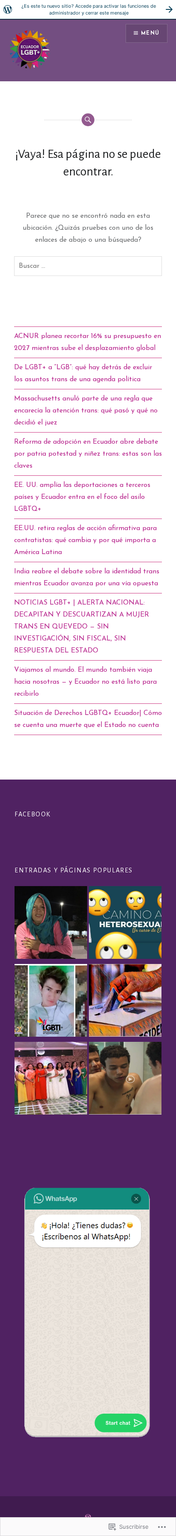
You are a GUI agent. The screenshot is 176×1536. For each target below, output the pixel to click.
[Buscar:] (88, 266)
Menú (150, 33)
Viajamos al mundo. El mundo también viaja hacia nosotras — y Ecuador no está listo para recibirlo (85, 682)
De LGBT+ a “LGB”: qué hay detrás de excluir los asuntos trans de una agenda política (83, 373)
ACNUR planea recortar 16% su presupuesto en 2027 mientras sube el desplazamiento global (87, 342)
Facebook (33, 814)
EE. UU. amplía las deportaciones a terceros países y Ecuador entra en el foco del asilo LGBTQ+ (82, 497)
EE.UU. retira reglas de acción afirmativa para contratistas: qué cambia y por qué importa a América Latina (85, 540)
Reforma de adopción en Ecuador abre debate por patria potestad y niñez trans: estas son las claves (88, 454)
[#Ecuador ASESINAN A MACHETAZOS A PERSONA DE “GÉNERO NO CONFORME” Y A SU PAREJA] (51, 1002)
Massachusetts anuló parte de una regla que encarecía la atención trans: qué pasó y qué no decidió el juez (86, 410)
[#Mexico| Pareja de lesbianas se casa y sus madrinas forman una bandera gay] (51, 1080)
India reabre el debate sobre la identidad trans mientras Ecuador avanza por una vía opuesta (86, 577)
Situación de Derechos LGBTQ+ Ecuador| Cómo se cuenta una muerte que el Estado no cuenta (88, 719)
